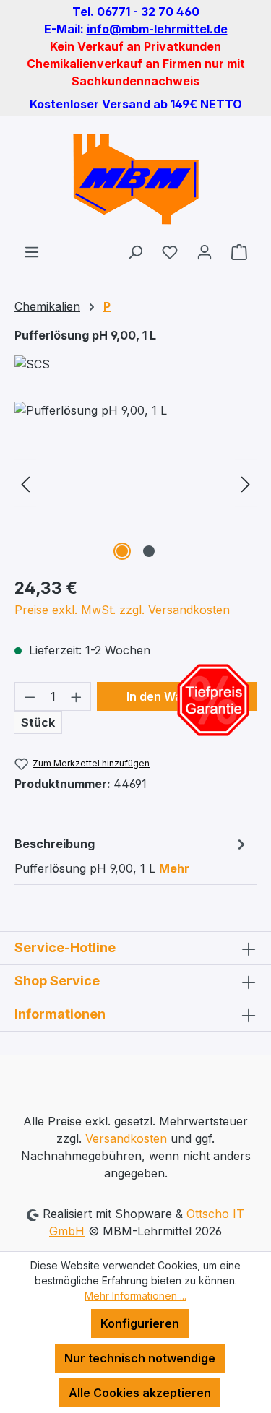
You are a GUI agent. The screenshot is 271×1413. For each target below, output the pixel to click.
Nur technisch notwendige (139, 1358)
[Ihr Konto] (204, 251)
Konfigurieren (139, 1323)
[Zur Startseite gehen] (135, 179)
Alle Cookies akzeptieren (140, 1393)
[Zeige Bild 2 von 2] (149, 551)
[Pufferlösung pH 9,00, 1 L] (135, 483)
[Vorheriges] (25, 482)
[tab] (131, 855)
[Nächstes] (246, 482)
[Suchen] (135, 251)
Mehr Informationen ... (135, 1295)
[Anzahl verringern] (29, 696)
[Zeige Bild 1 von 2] (122, 551)
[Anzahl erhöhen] (76, 696)
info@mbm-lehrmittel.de (157, 29)
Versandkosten (126, 1138)
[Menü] (31, 251)
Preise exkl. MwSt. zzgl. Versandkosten (122, 609)
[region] (135, 483)
